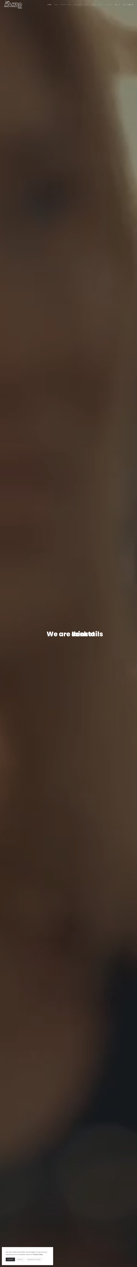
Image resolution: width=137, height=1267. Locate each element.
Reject (20, 1259)
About (100, 4)
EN (116, 4)
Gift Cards (78, 4)
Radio (87, 4)
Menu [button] (56, 4)
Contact (109, 4)
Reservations (66, 4)
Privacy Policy (38, 1254)
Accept (10, 1259)
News (93, 4)
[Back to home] (13, 4)
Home (49, 4)
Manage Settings (34, 1259)
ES (119, 4)
